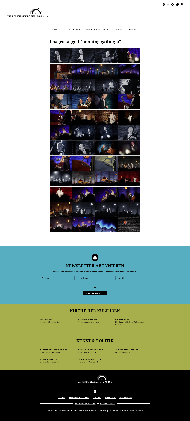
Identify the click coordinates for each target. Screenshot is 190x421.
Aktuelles (57, 29)
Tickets (61, 397)
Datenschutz (125, 397)
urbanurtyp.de (107, 404)
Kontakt (133, 29)
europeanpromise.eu (85, 404)
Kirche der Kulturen (97, 29)
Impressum (110, 397)
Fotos (119, 29)
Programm (74, 29)
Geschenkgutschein (79, 397)
